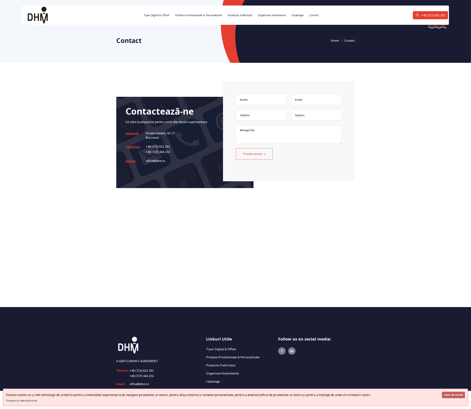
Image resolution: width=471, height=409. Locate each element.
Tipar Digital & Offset (157, 15)
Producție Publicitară (240, 15)
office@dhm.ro (155, 161)
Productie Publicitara (220, 365)
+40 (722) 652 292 (433, 15)
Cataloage (297, 15)
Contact (314, 15)
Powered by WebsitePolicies (21, 400)
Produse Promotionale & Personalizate (233, 357)
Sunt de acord (453, 395)
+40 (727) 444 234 (158, 152)
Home (335, 41)
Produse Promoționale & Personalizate (198, 15)
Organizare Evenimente (272, 15)
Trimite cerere (252, 154)
